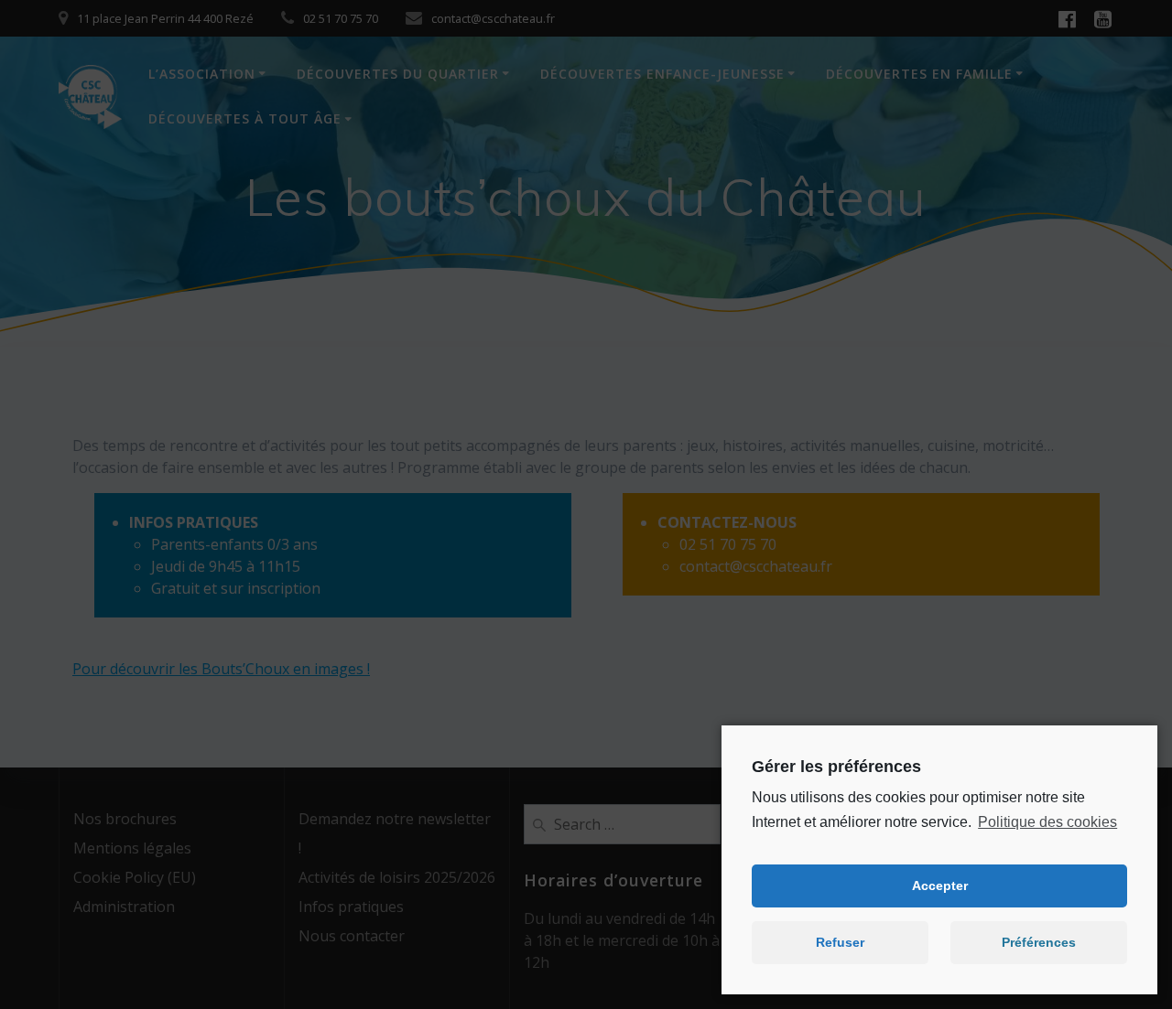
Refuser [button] (840, 942)
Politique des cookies (1047, 822)
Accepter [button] (940, 885)
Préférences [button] (1039, 942)
